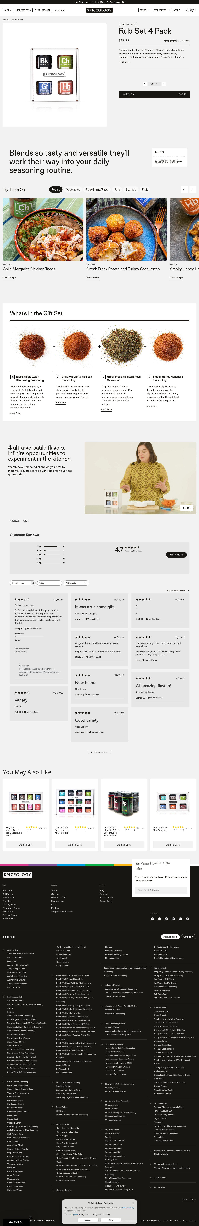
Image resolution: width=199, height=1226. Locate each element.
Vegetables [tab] (73, 189)
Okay (111, 1220)
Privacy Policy (128, 1208)
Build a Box (8, 918)
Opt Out (75, 1214)
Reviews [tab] (14, 520)
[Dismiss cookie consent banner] (133, 1203)
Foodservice (161, 10)
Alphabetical (170, 936)
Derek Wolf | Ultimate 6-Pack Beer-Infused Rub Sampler (111, 831)
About (177, 10)
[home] (99, 10)
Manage (88, 1220)
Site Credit (189, 1221)
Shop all (6, 19)
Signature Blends (12, 908)
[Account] (187, 10)
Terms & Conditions (151, 1221)
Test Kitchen (43, 10)
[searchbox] (20, 583)
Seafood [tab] (131, 189)
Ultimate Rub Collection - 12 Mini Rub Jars (62, 830)
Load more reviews (99, 752)
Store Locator (106, 897)
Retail (144, 10)
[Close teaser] (30, 1217)
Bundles (7, 901)
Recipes (55, 908)
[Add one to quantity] (164, 84)
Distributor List (58, 897)
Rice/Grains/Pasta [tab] (97, 189)
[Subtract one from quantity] (145, 84)
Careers (55, 894)
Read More (124, 61)
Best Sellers (9, 897)
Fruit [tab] (145, 189)
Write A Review (176, 554)
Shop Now (15, 413)
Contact (104, 894)
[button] (16, 1222)
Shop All (7, 890)
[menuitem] (8, 10)
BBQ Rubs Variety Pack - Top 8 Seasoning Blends (14, 831)
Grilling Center (10, 915)
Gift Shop (8, 911)
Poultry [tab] (56, 189)
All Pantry (8, 894)
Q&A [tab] (25, 520)
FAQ (102, 890)
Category (188, 936)
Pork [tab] (117, 189)
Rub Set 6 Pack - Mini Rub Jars (161, 829)
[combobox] (49, 583)
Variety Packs (10, 904)
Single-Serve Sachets (62, 911)
